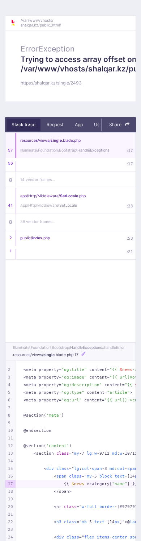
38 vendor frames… (37, 221)
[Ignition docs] (15, 23)
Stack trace (23, 124)
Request (55, 124)
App (79, 124)
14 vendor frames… (37, 179)
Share (116, 124)
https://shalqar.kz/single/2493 (51, 83)
